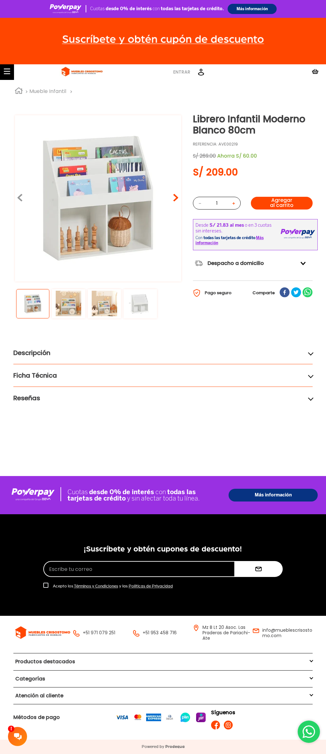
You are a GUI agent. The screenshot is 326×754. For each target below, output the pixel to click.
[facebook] (285, 293)
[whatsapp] (307, 293)
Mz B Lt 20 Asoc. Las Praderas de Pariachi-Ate (226, 632)
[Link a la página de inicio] (18, 91)
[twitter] (296, 293)
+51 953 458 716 (160, 633)
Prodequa (175, 747)
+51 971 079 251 (99, 633)
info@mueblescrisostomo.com (287, 633)
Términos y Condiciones (96, 586)
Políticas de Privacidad (151, 586)
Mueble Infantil (47, 91)
